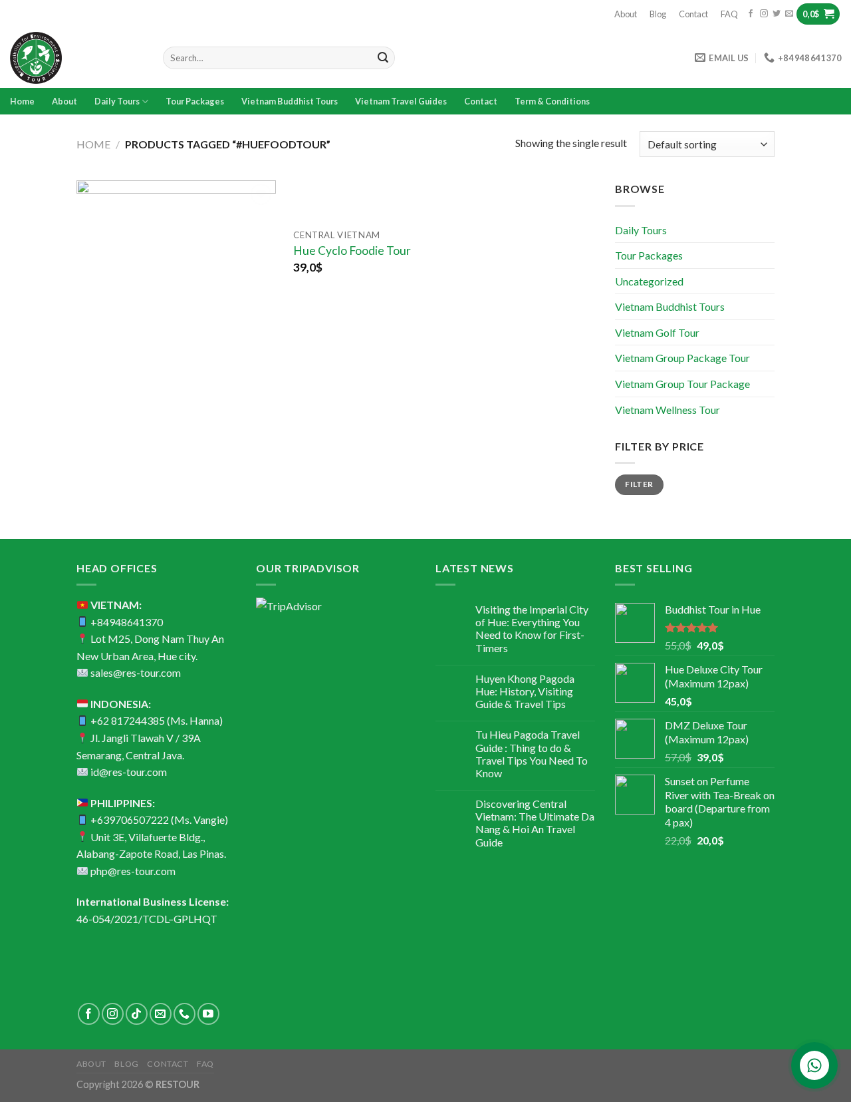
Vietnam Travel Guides (401, 101)
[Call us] (184, 1014)
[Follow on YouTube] (208, 1014)
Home (22, 101)
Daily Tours (117, 101)
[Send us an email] (789, 14)
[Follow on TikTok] (137, 1014)
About (625, 14)
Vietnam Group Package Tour (682, 357)
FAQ (729, 14)
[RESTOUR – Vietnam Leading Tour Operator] (76, 58)
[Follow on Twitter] (777, 14)
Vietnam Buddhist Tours (289, 101)
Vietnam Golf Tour (657, 332)
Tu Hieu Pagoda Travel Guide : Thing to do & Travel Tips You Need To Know (531, 753)
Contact (693, 14)
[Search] (383, 58)
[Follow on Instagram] (764, 14)
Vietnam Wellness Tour (667, 409)
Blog (658, 14)
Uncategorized (649, 281)
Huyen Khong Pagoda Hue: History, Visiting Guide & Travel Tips (524, 691)
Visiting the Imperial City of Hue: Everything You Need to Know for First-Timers (531, 628)
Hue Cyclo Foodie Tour (352, 251)
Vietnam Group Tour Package (682, 383)
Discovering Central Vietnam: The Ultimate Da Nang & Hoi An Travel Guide (534, 822)
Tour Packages (195, 101)
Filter (639, 484)
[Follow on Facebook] (751, 14)
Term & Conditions (552, 101)
